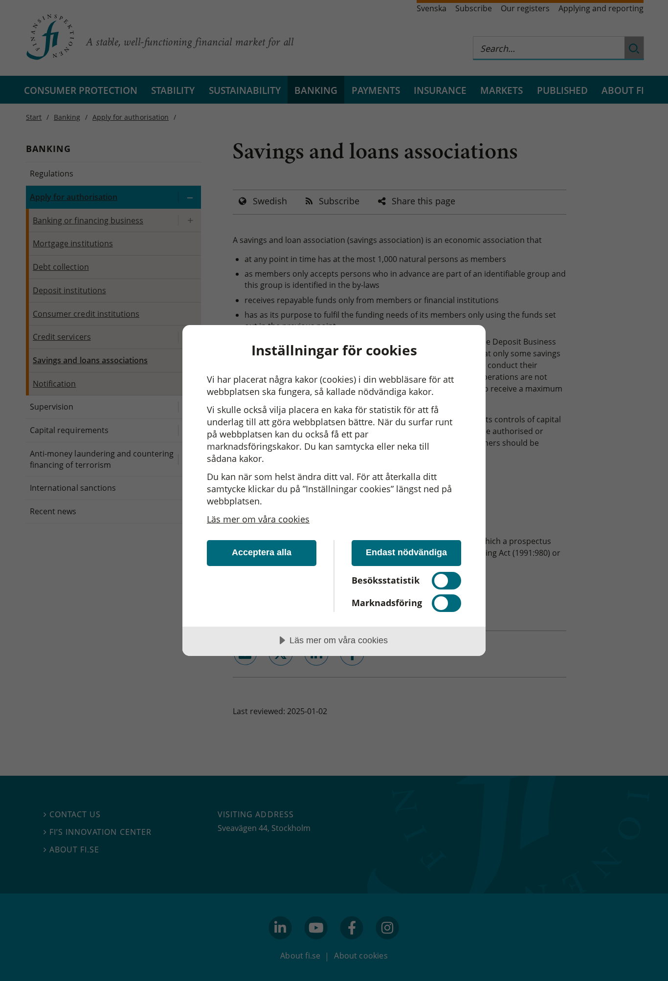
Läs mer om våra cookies (258, 519)
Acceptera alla (261, 552)
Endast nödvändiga (406, 552)
